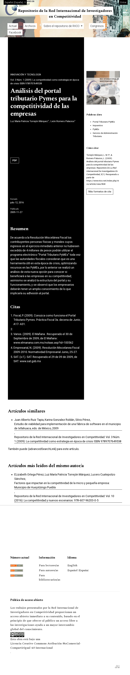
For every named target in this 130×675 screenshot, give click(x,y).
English (72, 565)
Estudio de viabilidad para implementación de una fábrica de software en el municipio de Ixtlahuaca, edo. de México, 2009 (67, 426)
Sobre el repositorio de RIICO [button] (62, 26)
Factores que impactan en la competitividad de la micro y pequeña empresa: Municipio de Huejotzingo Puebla (62, 485)
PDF (14, 160)
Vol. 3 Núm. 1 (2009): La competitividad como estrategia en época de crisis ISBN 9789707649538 (44, 81)
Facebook (15, 32)
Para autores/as (48, 570)
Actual (13, 26)
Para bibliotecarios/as (49, 577)
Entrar (123, 2)
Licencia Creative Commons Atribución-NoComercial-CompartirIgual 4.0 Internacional (45, 645)
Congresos (97, 26)
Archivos (30, 26)
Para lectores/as (49, 565)
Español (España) (78, 570)
